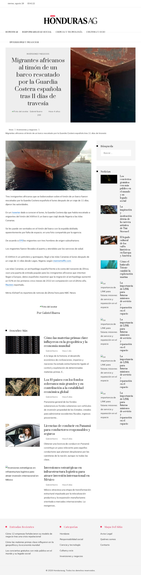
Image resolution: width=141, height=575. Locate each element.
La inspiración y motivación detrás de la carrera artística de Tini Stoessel (126, 219)
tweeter (16, 212)
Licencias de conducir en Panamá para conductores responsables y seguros (67, 430)
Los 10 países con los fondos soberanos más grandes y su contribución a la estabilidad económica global (64, 386)
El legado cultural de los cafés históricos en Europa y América (125, 246)
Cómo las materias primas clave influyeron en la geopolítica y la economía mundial (66, 342)
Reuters (9, 284)
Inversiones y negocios (38, 54)
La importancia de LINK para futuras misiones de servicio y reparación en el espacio (126, 298)
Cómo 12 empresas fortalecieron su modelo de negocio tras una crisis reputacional (29, 535)
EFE (21, 240)
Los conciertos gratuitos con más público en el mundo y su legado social (125, 189)
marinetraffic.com (62, 260)
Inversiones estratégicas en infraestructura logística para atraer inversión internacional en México (67, 474)
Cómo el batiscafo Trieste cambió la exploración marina (126, 269)
